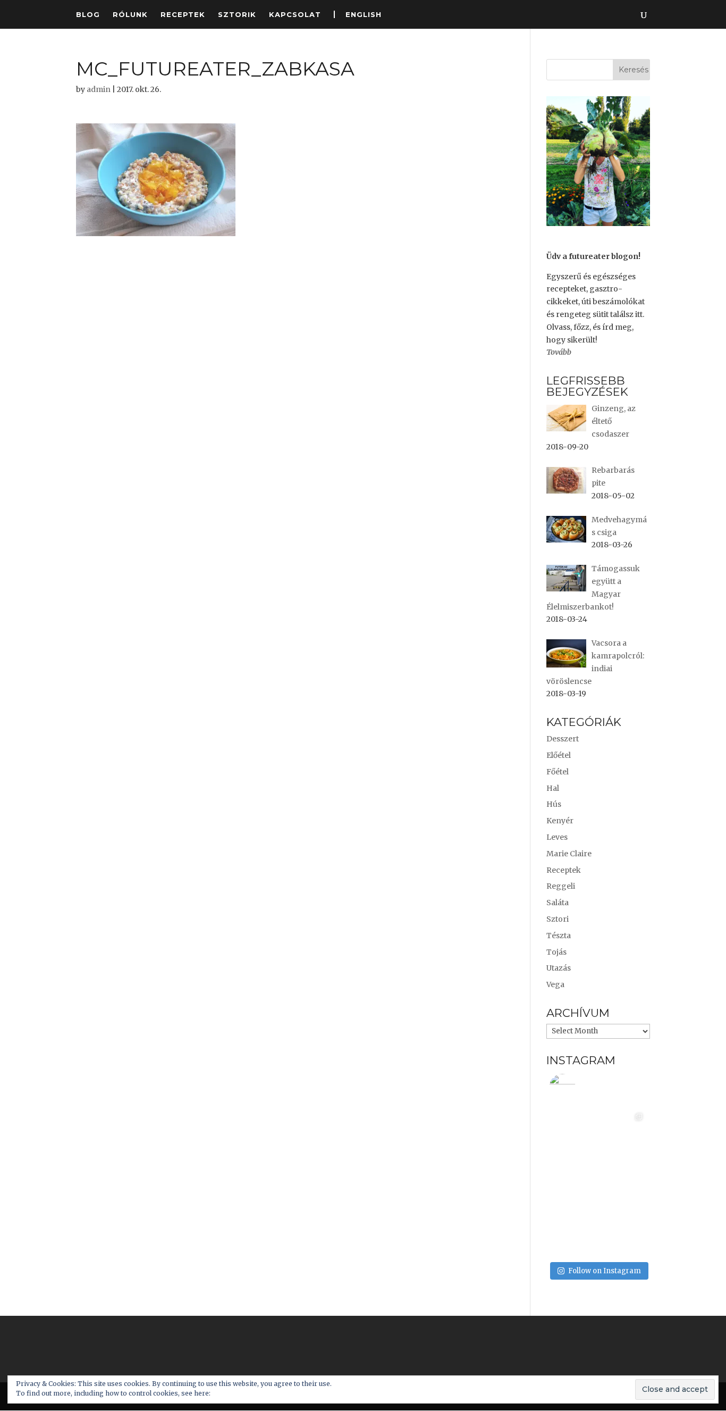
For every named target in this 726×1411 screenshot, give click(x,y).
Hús (553, 804)
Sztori (557, 919)
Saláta (557, 902)
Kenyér (559, 820)
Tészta (558, 935)
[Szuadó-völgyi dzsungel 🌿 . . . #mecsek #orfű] (623, 1133)
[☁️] (574, 1232)
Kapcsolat (295, 15)
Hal (552, 788)
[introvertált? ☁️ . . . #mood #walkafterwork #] (574, 1133)
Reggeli (560, 886)
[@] (578, 1087)
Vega (555, 984)
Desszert (562, 739)
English (363, 14)
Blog (88, 15)
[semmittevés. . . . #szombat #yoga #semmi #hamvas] (623, 1232)
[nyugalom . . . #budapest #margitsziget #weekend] (574, 1182)
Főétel (557, 772)
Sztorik (237, 15)
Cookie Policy (234, 1393)
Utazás (558, 968)
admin (99, 89)
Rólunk (130, 15)
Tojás (556, 952)
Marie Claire (569, 853)
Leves (557, 837)
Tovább (558, 352)
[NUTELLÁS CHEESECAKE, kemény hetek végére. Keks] (623, 1182)
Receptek (183, 15)
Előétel (558, 755)
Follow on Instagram (604, 1270)
